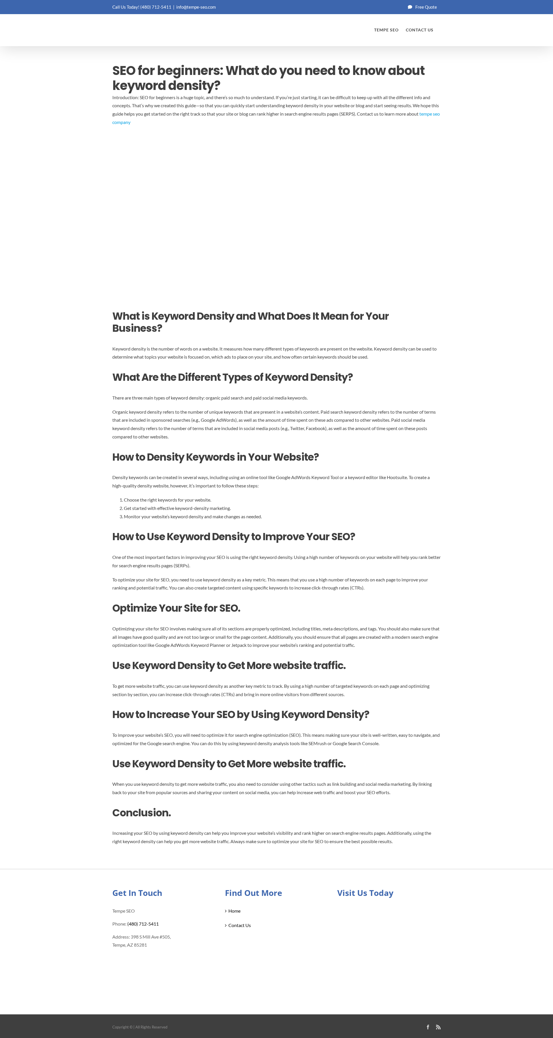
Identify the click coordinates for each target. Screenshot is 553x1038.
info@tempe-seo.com (196, 7)
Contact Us (239, 925)
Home (234, 910)
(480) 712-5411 (155, 7)
